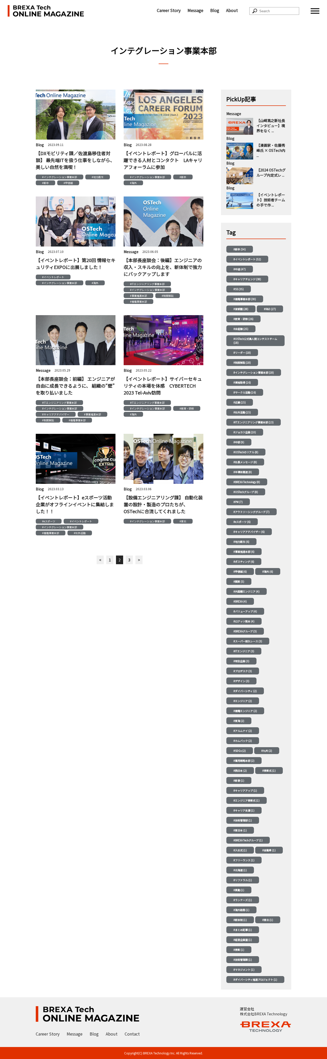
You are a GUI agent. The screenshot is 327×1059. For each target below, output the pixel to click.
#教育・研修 (187, 408)
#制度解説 (167, 296)
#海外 (133, 183)
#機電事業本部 (138, 301)
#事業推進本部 (138, 296)
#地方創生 (97, 177)
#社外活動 (80, 533)
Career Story (169, 10)
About (232, 10)
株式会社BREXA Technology (263, 1013)
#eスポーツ (48, 521)
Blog (214, 10)
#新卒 (45, 183)
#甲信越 (68, 183)
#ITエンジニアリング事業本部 (147, 284)
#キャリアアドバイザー (55, 414)
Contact (132, 1034)
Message (195, 10)
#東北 (183, 521)
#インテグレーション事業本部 (59, 177)
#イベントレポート (53, 277)
